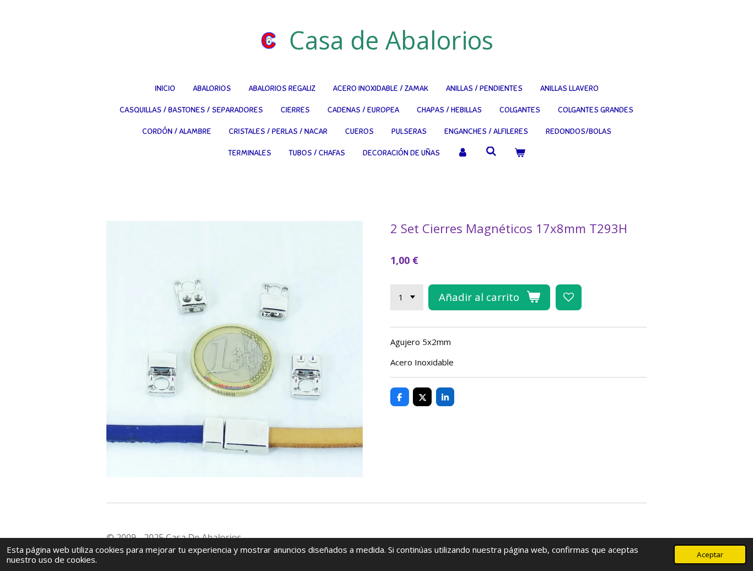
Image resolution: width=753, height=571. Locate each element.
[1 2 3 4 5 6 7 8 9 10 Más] (406, 297)
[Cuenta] (463, 153)
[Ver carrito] (519, 153)
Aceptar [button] (710, 554)
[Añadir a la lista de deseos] (569, 297)
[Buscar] (491, 152)
